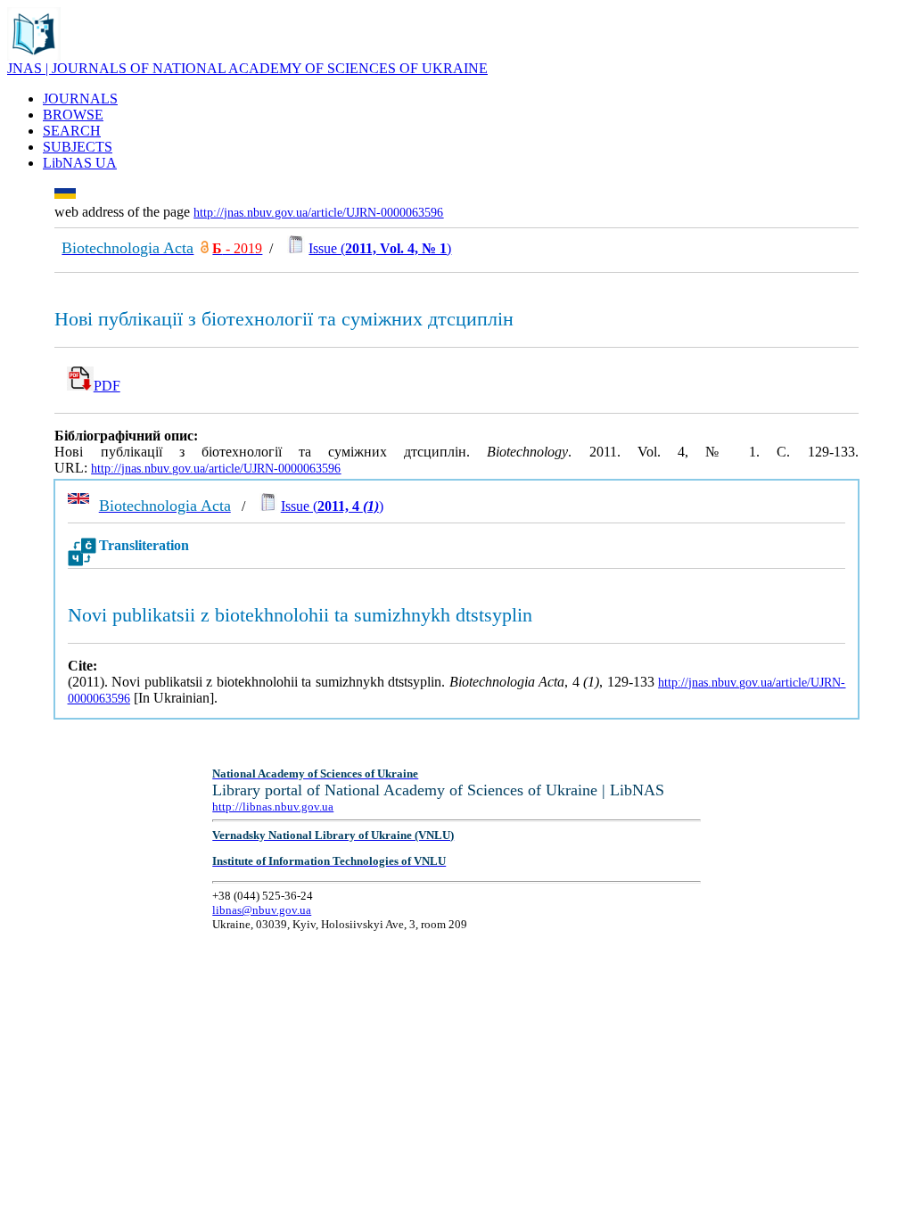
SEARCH (72, 130)
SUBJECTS (77, 146)
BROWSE (73, 114)
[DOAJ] (205, 248)
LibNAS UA (80, 162)
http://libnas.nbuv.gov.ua (272, 806)
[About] (34, 55)
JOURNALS (80, 98)
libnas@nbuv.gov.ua (261, 910)
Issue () (379, 248)
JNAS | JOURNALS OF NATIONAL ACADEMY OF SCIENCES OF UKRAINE (247, 68)
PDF (107, 385)
